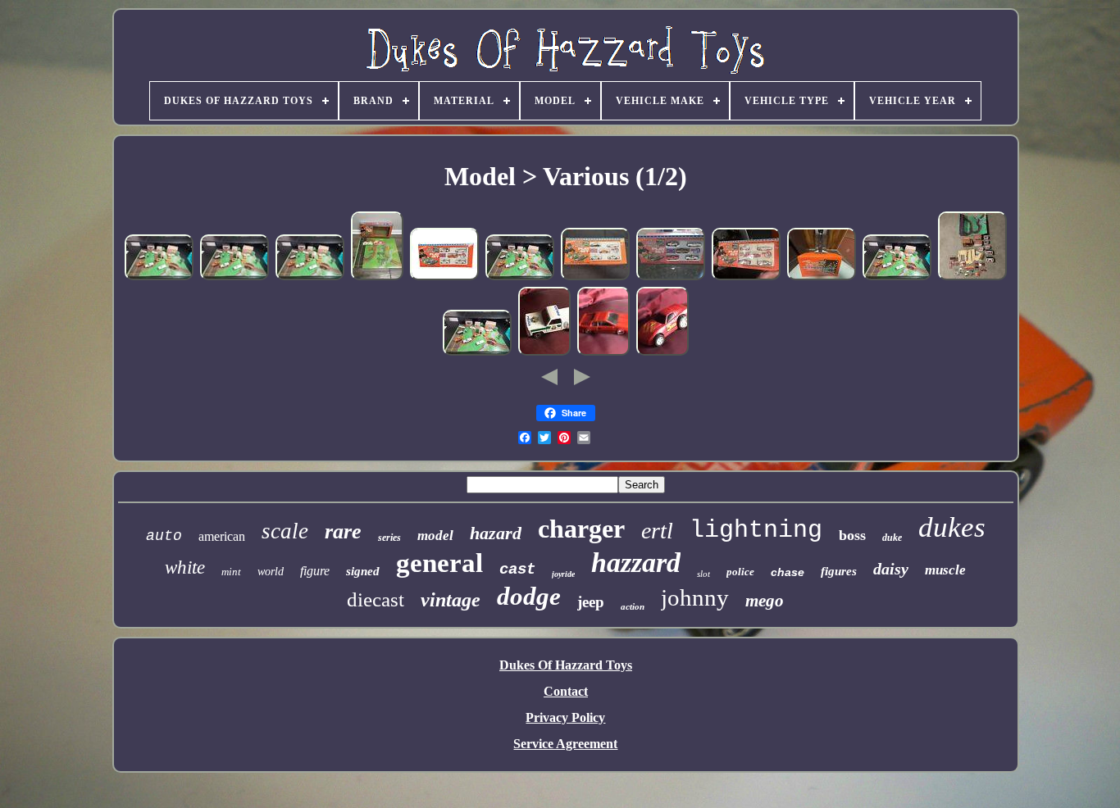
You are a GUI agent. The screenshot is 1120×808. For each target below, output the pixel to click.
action (632, 606)
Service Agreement (565, 744)
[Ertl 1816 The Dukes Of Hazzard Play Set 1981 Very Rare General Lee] (746, 277)
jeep (590, 602)
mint (231, 571)
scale (285, 531)
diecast (375, 599)
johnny (695, 597)
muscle (945, 570)
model (435, 535)
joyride (563, 574)
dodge (529, 596)
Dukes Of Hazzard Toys (565, 665)
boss (852, 535)
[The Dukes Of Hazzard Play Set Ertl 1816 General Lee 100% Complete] (444, 277)
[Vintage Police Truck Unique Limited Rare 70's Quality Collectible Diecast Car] (544, 353)
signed (363, 571)
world (270, 571)
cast (517, 570)
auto (164, 536)
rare (343, 531)
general (439, 563)
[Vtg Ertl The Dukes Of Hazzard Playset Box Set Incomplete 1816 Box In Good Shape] (377, 277)
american (221, 536)
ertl (657, 530)
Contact (566, 691)
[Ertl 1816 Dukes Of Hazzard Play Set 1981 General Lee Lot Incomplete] (972, 277)
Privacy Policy (565, 717)
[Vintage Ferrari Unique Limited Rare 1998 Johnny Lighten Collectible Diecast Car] (603, 353)
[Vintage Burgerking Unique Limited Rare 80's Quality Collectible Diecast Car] (662, 353)
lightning (756, 530)
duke (892, 537)
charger (581, 528)
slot (703, 574)
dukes (952, 527)
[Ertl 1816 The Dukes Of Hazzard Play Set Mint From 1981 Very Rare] (671, 277)
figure (315, 571)
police (740, 571)
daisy (890, 569)
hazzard (636, 562)
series (389, 537)
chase (787, 572)
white (185, 567)
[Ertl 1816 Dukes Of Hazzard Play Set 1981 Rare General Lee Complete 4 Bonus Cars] (159, 277)
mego (764, 601)
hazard (495, 533)
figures (839, 571)
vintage (450, 600)
